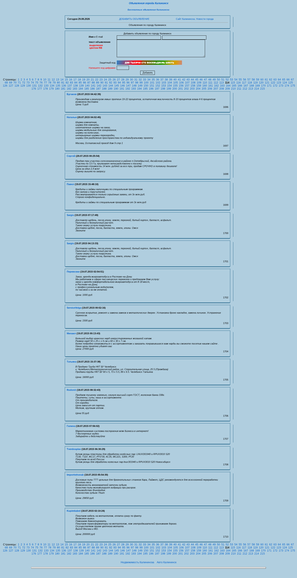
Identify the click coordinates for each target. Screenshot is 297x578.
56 (244, 79)
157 (187, 85)
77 (45, 82)
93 (115, 82)
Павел (70, 184)
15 (66, 79)
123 (279, 82)
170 (263, 85)
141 (93, 85)
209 (227, 88)
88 (93, 82)
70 (15, 82)
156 (181, 85)
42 (183, 79)
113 (221, 82)
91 (106, 82)
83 (71, 82)
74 (32, 82)
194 (139, 88)
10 (44, 79)
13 (57, 79)
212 (245, 88)
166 (240, 85)
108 (193, 82)
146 (122, 85)
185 (86, 88)
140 (87, 85)
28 (122, 79)
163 (222, 85)
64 (279, 79)
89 (97, 82)
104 (169, 82)
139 (81, 85)
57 (248, 79)
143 (105, 85)
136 (64, 85)
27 (118, 79)
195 (145, 88)
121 (267, 82)
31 (135, 79)
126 (5, 85)
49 (214, 79)
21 (92, 79)
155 (175, 85)
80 (58, 82)
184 (80, 88)
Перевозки (73, 271)
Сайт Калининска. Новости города (195, 19)
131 (34, 85)
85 (80, 82)
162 (216, 85)
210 (233, 88)
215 (262, 88)
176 (34, 88)
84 (75, 82)
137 (69, 85)
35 (153, 79)
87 (88, 82)
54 (235, 79)
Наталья (72, 117)
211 (239, 88)
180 (57, 88)
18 (79, 79)
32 (140, 79)
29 (127, 79)
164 (228, 85)
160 (204, 85)
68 (6, 82)
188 (104, 88)
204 (198, 88)
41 (179, 79)
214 (256, 88)
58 (253, 79)
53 (231, 79)
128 (17, 85)
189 (110, 88)
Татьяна (71, 361)
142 (99, 85)
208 (221, 88)
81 (62, 82)
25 (109, 79)
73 (28, 82)
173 (281, 85)
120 (261, 82)
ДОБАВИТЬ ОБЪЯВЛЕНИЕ (134, 19)
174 (287, 85)
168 (251, 85)
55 (240, 79)
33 (144, 79)
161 (210, 85)
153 (163, 85)
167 (246, 85)
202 (186, 88)
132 (40, 85)
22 (96, 79)
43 (188, 79)
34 (148, 79)
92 (110, 82)
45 (196, 79)
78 (49, 82)
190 (116, 88)
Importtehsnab (75, 474)
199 (169, 88)
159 (199, 85)
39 (170, 79)
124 (284, 82)
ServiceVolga (74, 307)
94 (119, 82)
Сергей (71, 156)
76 (41, 82)
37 (162, 79)
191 (122, 88)
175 (292, 85)
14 (61, 79)
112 (216, 82)
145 (116, 85)
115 (233, 82)
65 (283, 79)
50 (218, 79)
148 (134, 85)
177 (39, 88)
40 (175, 79)
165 (234, 85)
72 (23, 82)
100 (146, 82)
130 (28, 85)
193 (133, 88)
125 (290, 82)
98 (136, 82)
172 (275, 85)
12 (53, 79)
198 (163, 88)
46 (201, 79)
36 (157, 79)
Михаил (71, 333)
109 (199, 82)
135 (58, 85)
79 (54, 82)
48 (209, 79)
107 (187, 82)
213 (251, 88)
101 (152, 82)
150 (146, 85)
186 (92, 88)
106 (181, 82)
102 (158, 82)
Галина (71, 426)
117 (244, 82)
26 (114, 79)
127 (11, 85)
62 (270, 79)
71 (19, 82)
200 (174, 88)
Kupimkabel (73, 511)
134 (52, 85)
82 (67, 82)
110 (205, 82)
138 (75, 85)
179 (51, 88)
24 (105, 79)
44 (192, 79)
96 (128, 82)
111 (210, 82)
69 (10, 82)
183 (75, 88)
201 (180, 88)
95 (123, 82)
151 (152, 85)
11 (49, 79)
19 (83, 79)
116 (238, 82)
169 (257, 85)
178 (45, 88)
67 (292, 79)
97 (132, 82)
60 (262, 79)
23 (101, 79)
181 (63, 88)
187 (98, 88)
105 (175, 82)
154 (169, 85)
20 (88, 79)
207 (216, 88)
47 (205, 79)
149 (140, 85)
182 (69, 88)
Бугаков (72, 94)
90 (101, 82)
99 (141, 82)
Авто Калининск (166, 562)
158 (193, 85)
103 (164, 82)
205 (204, 88)
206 (210, 88)
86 (84, 82)
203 (192, 88)
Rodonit (71, 390)
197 (157, 88)
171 (269, 85)
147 (128, 85)
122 (273, 82)
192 (127, 88)
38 (166, 79)
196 (151, 88)
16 (70, 79)
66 (288, 79)
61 (266, 79)
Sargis (70, 215)
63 (275, 79)
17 (75, 79)
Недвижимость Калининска (137, 562)
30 (131, 79)
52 (227, 79)
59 (257, 79)
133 (46, 85)
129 (22, 85)
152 (157, 85)
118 (250, 82)
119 (255, 82)
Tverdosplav (74, 449)
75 (36, 82)
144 (110, 85)
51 (222, 79)
